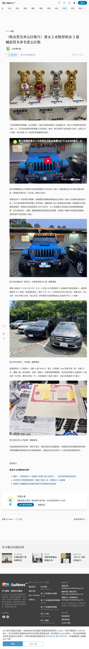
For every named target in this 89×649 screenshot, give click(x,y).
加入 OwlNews (34, 595)
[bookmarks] (69, 2)
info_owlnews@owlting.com (72, 594)
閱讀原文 (13, 463)
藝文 (56, 8)
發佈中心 (32, 599)
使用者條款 (66, 616)
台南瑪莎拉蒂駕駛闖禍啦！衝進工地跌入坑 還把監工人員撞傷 (39, 480)
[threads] (7, 617)
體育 (33, 8)
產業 (49, 8)
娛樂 (41, 8)
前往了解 (33, 643)
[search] (59, 2)
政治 (17, 8)
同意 (13, 643)
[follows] (64, 2)
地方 (64, 8)
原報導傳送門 (79, 519)
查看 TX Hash (7, 519)
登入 (82, 3)
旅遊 (25, 8)
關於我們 (32, 587)
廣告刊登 (32, 591)
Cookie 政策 (66, 623)
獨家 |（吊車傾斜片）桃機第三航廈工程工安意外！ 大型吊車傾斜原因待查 (44, 476)
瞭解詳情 (41, 505)
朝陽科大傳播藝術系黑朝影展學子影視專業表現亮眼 (34, 484)
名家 (72, 8)
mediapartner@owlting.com (72, 588)
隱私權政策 (66, 619)
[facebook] (4, 617)
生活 (9, 8)
